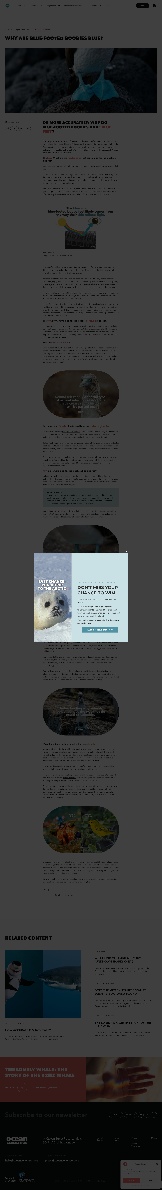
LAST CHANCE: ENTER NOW (100, 630)
